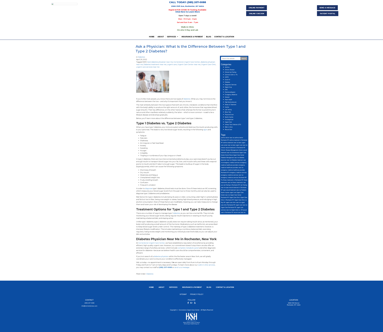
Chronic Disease (229, 70)
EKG (226, 89)
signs (205, 130)
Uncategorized (229, 119)
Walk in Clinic (229, 127)
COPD (227, 77)
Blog (208, 36)
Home (151, 36)
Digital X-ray (228, 87)
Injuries (227, 107)
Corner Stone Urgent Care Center (234, 155)
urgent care (172, 64)
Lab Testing (228, 109)
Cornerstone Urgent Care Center (187, 62)
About (160, 36)
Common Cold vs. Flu (231, 75)
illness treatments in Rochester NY (233, 180)
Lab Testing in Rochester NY (231, 185)
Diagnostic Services (230, 84)
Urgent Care (228, 122)
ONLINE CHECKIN (256, 14)
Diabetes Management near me (230, 157)
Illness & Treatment (230, 104)
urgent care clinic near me (233, 202)
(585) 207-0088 (89, 303)
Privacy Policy (196, 294)
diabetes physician (161, 256)
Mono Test (228, 112)
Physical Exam (229, 114)
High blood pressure (230, 102)
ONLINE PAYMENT (256, 8)
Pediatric (243, 190)
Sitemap (183, 294)
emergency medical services (231, 162)
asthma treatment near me (230, 142)
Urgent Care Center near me (188, 64)
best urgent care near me (240, 145)
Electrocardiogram (230, 92)
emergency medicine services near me (232, 175)
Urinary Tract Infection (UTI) (233, 124)
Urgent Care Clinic (208, 64)
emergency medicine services (238, 172)
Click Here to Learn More (187, 12)
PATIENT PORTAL (327, 14)
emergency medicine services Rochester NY (234, 177)
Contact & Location (224, 36)
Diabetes (141, 57)
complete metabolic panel (188, 248)
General (227, 97)
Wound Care (228, 129)
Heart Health (228, 99)
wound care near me (239, 212)
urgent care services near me (147, 67)
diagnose (148, 188)
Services (171, 36)
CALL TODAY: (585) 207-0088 (187, 2)
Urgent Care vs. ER (237, 210)
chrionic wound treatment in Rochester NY (233, 147)
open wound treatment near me (232, 190)
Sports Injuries (229, 117)
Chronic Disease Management (229, 150)
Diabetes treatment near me (155, 64)
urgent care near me (241, 205)
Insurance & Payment (192, 36)
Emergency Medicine (231, 94)
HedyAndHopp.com (194, 324)
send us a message (181, 267)
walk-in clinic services (206, 265)
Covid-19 (227, 80)
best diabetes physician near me (160, 62)
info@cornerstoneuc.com (89, 306)
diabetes (187, 99)
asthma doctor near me (227, 137)
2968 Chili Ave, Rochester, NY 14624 (187, 6)
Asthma (227, 67)
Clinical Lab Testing (230, 72)
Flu (222, 180)
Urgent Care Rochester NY (228, 207)
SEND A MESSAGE (327, 8)
